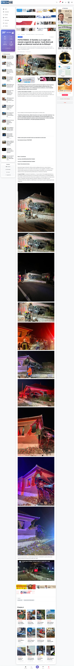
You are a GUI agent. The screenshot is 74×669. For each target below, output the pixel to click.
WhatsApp (8, 169)
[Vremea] (66, 2)
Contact (6, 23)
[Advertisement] (36, 105)
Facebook (8, 166)
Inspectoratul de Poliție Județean (29, 600)
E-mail (9, 172)
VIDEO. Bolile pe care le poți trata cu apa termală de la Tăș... (10, 85)
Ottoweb (68, 98)
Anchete (6, 14)
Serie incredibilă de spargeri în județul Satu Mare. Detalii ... (10, 128)
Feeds (65, 102)
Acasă (6, 9)
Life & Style (7, 20)
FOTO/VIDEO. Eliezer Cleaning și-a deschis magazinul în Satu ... (10, 57)
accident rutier (20, 600)
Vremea (6, 26)
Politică (6, 17)
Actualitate (7, 11)
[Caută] (57, 2)
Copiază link (9, 174)
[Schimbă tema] (69, 2)
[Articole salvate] (63, 2)
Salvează (52, 36)
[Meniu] (72, 2)
